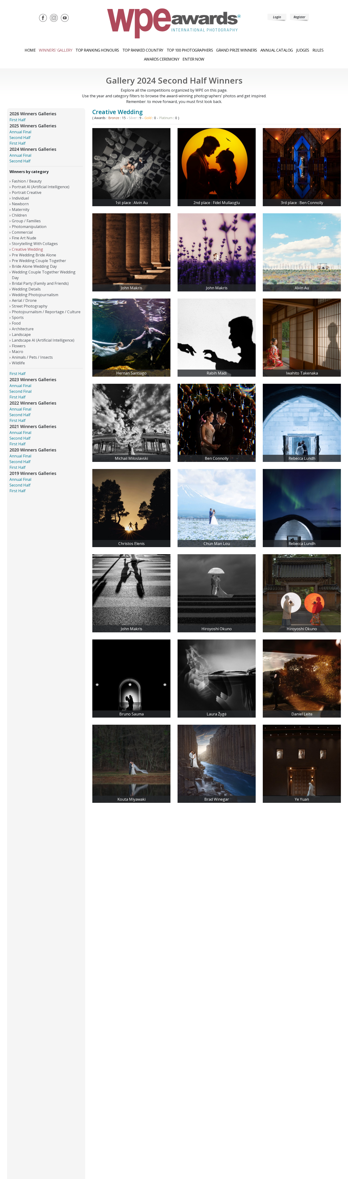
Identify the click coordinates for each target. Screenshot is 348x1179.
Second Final (20, 391)
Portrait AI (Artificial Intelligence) (40, 186)
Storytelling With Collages (35, 243)
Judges (302, 50)
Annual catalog (276, 50)
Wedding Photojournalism (35, 294)
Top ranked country (142, 50)
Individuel (21, 198)
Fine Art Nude (24, 238)
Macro (17, 351)
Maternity (20, 209)
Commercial (22, 232)
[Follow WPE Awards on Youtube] (65, 17)
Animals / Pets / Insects (32, 357)
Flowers (19, 345)
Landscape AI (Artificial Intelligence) (43, 340)
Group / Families (26, 220)
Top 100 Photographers (190, 50)
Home (30, 50)
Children (19, 215)
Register (299, 17)
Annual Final (20, 131)
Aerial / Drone (24, 300)
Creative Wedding (27, 249)
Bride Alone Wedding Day (34, 266)
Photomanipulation (29, 226)
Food (16, 323)
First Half (17, 119)
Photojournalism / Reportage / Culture (46, 311)
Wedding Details (26, 289)
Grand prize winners (236, 50)
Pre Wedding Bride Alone (34, 255)
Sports (18, 317)
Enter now (193, 59)
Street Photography (29, 306)
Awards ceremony (161, 59)
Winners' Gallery (55, 50)
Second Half (20, 137)
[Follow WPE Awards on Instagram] (54, 17)
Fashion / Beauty (27, 181)
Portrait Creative (26, 192)
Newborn (20, 203)
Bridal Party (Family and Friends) (40, 283)
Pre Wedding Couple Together (39, 260)
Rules (318, 50)
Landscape (21, 334)
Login (277, 17)
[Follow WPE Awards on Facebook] (43, 17)
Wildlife (18, 363)
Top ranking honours (97, 50)
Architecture (23, 328)
